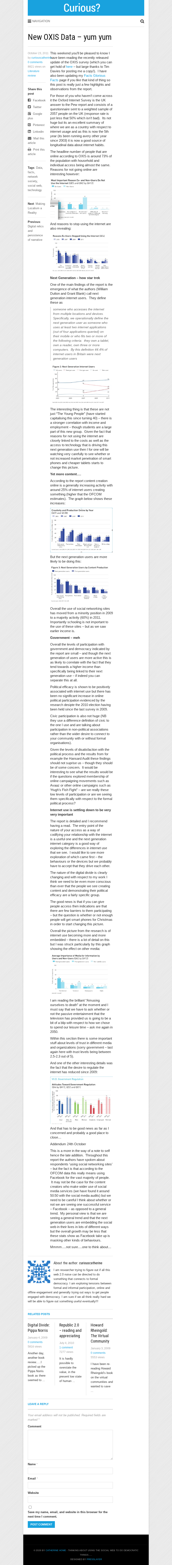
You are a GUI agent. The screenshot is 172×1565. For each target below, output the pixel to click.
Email (33, 1478)
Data (39, 167)
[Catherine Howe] (86, 14)
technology (35, 190)
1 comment (66, 1347)
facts (31, 172)
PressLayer (94, 1559)
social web (34, 185)
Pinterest (38, 125)
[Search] (142, 21)
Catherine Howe (56, 1550)
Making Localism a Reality (36, 208)
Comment (34, 1426)
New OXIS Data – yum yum (70, 37)
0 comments (35, 62)
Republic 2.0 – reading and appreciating (70, 1330)
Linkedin (38, 131)
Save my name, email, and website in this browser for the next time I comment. (68, 1514)
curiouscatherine (41, 57)
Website (33, 1493)
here (69, 66)
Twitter (36, 107)
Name (33, 1464)
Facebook (39, 100)
